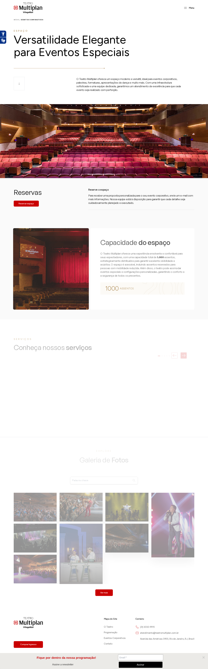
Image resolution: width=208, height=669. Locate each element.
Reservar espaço (26, 203)
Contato (108, 643)
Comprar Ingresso (28, 644)
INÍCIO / (17, 20)
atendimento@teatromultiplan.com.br (159, 632)
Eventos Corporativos (115, 638)
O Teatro (108, 626)
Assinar (140, 664)
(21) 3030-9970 (147, 626)
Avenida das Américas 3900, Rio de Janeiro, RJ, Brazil (167, 638)
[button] (184, 351)
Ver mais (104, 593)
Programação (110, 632)
